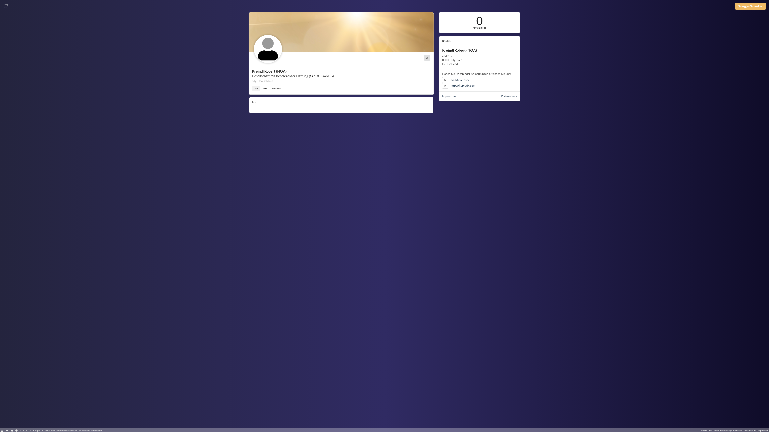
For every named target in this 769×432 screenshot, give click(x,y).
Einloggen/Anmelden (750, 6)
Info (265, 88)
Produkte (276, 88)
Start (256, 88)
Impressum (449, 96)
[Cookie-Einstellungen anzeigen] (12, 430)
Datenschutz (509, 96)
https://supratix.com (463, 85)
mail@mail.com (460, 80)
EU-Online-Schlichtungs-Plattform (725, 430)
